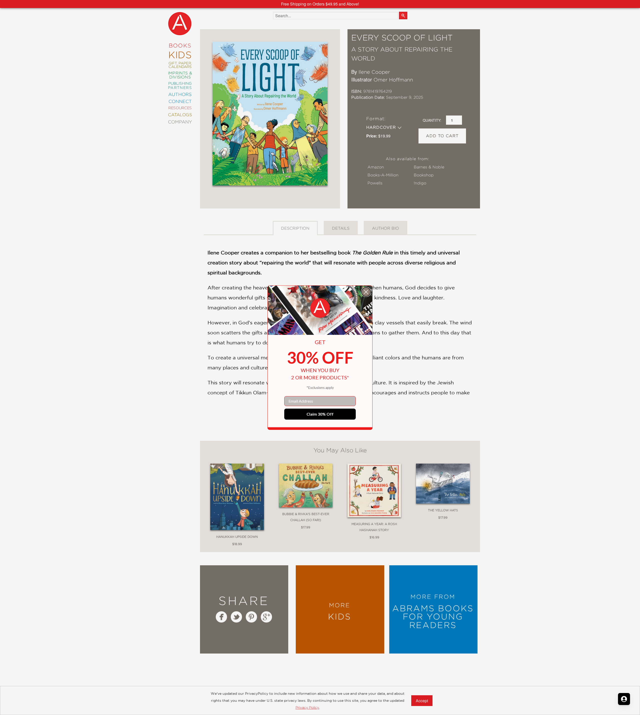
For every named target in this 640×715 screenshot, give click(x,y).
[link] (320, 308)
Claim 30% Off (320, 414)
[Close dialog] (366, 291)
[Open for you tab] (624, 699)
